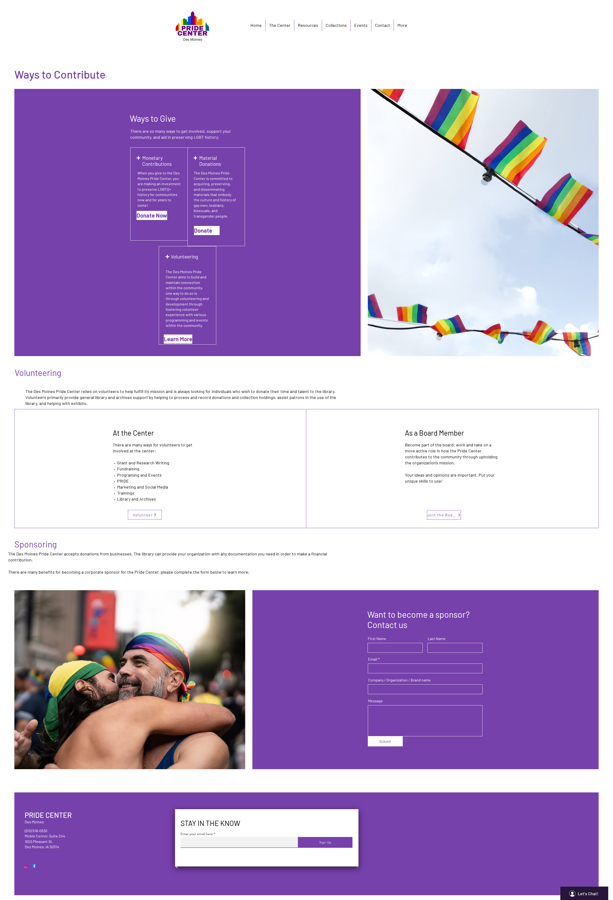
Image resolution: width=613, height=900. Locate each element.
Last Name (437, 638)
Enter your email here (197, 834)
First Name (377, 638)
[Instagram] (26, 866)
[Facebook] (34, 866)
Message (375, 701)
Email (372, 659)
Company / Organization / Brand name (399, 680)
